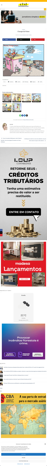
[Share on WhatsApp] (20, 115)
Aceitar (23, 454)
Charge (23, 29)
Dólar (1, 388)
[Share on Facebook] (1, 230)
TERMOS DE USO (20, 463)
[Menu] (1, 4)
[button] (45, 444)
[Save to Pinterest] (1, 235)
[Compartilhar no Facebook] (22, 115)
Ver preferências (23, 461)
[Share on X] (1, 232)
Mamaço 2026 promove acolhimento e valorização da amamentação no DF (19, 383)
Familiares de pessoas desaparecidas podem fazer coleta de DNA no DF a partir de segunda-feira (24, 367)
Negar (23, 457)
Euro (1, 391)
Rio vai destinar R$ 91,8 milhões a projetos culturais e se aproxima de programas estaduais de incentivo (25, 371)
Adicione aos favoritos (29, 119)
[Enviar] (45, 9)
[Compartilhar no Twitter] (25, 115)
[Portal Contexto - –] (23, 5)
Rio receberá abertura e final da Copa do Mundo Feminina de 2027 (17, 379)
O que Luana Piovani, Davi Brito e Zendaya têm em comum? (16, 375)
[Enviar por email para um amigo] (27, 115)
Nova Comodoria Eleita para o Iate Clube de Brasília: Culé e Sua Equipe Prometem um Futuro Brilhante (11, 140)
